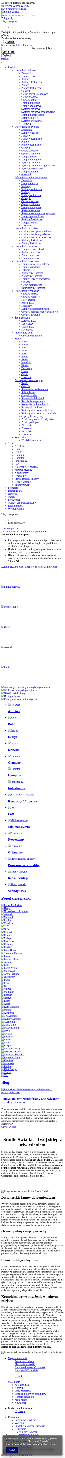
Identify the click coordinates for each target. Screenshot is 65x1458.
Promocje (13, 487)
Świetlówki (27, 329)
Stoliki (24, 356)
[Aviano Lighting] (11, 1018)
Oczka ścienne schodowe (34, 93)
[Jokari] (5, 1042)
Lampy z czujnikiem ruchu (35, 308)
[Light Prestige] (10, 968)
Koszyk (19, 1387)
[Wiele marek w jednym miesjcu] (19, 690)
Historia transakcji (24, 1396)
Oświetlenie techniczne (27, 290)
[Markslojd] (8, 971)
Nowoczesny (21, 472)
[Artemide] (7, 1063)
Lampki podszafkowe (32, 114)
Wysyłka (19, 1423)
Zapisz (11, 42)
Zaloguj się (7, 18)
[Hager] (5, 908)
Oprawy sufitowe (30, 99)
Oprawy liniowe (29, 293)
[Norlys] (6, 997)
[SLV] (5, 926)
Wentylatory (21, 437)
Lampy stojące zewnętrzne (35, 264)
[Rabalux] (7, 944)
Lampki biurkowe (30, 102)
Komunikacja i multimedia (35, 404)
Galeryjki (26, 91)
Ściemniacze (27, 392)
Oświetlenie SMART (32, 335)
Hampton (19, 457)
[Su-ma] (6, 988)
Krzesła (25, 350)
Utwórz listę (8, 52)
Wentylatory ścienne (32, 440)
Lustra (24, 371)
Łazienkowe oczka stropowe (36, 237)
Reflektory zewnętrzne (33, 287)
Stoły (24, 341)
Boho (17, 449)
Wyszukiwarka (16, 508)
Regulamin (20, 1429)
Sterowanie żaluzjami (32, 398)
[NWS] (5, 1030)
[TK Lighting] (9, 1015)
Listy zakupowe (9, 21)
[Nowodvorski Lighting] (14, 911)
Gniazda (25, 386)
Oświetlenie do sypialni (27, 126)
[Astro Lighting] (10, 973)
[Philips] (6, 667)
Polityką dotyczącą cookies (16, 1441)
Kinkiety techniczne (31, 82)
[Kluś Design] (9, 1069)
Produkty (13, 67)
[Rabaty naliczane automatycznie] (19, 699)
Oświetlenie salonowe (26, 70)
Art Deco (19, 446)
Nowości (13, 493)
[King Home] (8, 950)
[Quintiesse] (8, 976)
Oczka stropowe (29, 96)
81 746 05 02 (8, 5)
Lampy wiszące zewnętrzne (35, 278)
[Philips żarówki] (10, 586)
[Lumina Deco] (9, 959)
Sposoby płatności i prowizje (30, 1426)
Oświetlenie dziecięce (26, 246)
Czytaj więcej (8, 1126)
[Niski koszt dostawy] (13, 693)
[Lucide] (6, 920)
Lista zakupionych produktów (30, 1393)
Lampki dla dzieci (30, 258)
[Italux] (5, 979)
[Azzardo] (7, 647)
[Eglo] (5, 965)
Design (18, 452)
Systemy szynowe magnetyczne (38, 111)
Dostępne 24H (15, 490)
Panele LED (27, 302)
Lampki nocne (28, 156)
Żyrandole (26, 73)
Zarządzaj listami (10, 528)
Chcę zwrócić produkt (26, 1370)
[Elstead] (6, 932)
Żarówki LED (28, 320)
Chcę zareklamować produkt (30, 1367)
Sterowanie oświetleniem (34, 389)
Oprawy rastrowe (30, 296)
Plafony (25, 85)
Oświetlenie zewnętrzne (27, 261)
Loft (17, 463)
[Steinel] (6, 1039)
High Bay (26, 305)
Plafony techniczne (31, 88)
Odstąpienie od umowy (27, 1434)
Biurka (24, 365)
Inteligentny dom (23, 332)
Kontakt (19, 1376)
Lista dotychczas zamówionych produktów (23, 531)
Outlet (11, 496)
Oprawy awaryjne (30, 314)
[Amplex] (6, 1033)
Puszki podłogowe (31, 422)
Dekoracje (26, 368)
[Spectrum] (7, 1036)
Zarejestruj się (22, 1384)
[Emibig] (6, 947)
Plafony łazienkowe (31, 243)
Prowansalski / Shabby (27, 478)
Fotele (24, 344)
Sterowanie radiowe (31, 407)
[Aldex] (5, 1003)
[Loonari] (6, 994)
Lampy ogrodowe (30, 267)
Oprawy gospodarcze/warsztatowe (39, 311)
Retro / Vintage (23, 481)
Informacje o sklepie (25, 1420)
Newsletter (20, 1402)
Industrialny (21, 460)
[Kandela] (7, 1060)
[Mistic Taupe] (9, 606)
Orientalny (20, 475)
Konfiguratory (15, 505)
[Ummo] (6, 627)
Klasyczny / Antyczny (26, 466)
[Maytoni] (7, 917)
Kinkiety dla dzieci (31, 252)
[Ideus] (5, 956)
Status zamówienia (24, 1361)
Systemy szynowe (30, 108)
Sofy (23, 353)
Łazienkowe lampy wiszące (35, 234)
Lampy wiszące (29, 76)
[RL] (4, 985)
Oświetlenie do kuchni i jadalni (31, 177)
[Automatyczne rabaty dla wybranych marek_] (26, 687)
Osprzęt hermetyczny (32, 416)
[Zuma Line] (8, 1024)
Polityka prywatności (26, 1431)
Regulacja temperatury (33, 401)
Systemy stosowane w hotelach (37, 410)
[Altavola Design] (11, 1048)
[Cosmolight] (8, 1021)
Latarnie (25, 270)
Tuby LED (27, 323)
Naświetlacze (28, 299)
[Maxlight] (7, 991)
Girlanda (25, 281)
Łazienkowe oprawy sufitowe (37, 231)
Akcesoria (26, 425)
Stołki (24, 347)
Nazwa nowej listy (42, 48)
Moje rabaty (21, 1399)
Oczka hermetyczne (31, 284)
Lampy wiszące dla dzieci (34, 249)
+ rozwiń (26, 123)
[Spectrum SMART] (12, 1054)
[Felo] (5, 982)
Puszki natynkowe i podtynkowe (38, 419)
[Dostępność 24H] (11, 696)
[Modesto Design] (11, 1051)
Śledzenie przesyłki (25, 1364)
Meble (18, 338)
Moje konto (14, 1381)
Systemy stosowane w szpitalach (38, 413)
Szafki (24, 359)
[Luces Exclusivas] (11, 905)
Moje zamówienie (17, 1358)
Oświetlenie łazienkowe (27, 228)
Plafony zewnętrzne (31, 275)
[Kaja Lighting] (10, 1006)
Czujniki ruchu (29, 395)
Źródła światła (22, 317)
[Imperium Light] (10, 1057)
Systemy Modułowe (31, 120)
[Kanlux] (6, 935)
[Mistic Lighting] (10, 1027)
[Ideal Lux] (7, 941)
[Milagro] (6, 938)
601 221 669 (22, 5)
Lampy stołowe (29, 117)
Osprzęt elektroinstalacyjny (29, 380)
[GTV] (5, 929)
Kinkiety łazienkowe (32, 240)
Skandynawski (22, 484)
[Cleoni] (6, 1072)
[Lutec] (5, 1000)
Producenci (14, 499)
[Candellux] (8, 923)
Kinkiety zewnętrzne (32, 273)
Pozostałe (26, 428)
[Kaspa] (6, 1045)
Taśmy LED (27, 326)
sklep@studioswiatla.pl (13, 8)
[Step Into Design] (11, 953)
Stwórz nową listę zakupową (16, 45)
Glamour (19, 455)
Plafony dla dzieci (30, 255)
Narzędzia (26, 431)
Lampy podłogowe (31, 105)
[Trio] (4, 1075)
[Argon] (6, 962)
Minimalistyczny (23, 469)
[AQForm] (7, 1012)
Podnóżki (26, 362)
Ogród (24, 374)
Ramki (24, 383)
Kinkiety (25, 79)
